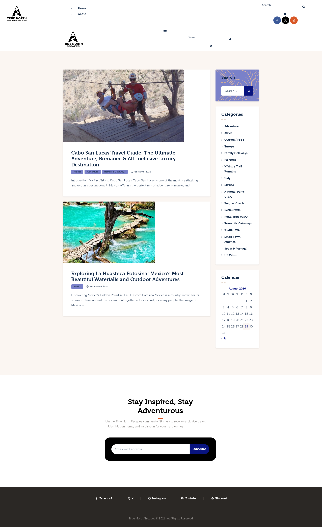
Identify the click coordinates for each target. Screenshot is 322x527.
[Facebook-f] (277, 20)
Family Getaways (236, 153)
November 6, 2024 (99, 286)
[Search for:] (237, 91)
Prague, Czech (234, 203)
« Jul (224, 338)
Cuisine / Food (234, 139)
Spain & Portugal (235, 248)
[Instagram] (294, 20)
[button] (165, 32)
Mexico (77, 171)
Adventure (92, 171)
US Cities (230, 255)
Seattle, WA (232, 230)
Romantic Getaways (115, 171)
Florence (230, 159)
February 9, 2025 (142, 171)
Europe (229, 146)
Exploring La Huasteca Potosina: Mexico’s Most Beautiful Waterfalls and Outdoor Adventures (127, 277)
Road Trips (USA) (236, 216)
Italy (227, 178)
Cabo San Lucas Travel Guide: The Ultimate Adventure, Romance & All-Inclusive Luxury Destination (123, 159)
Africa (228, 133)
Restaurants (232, 210)
